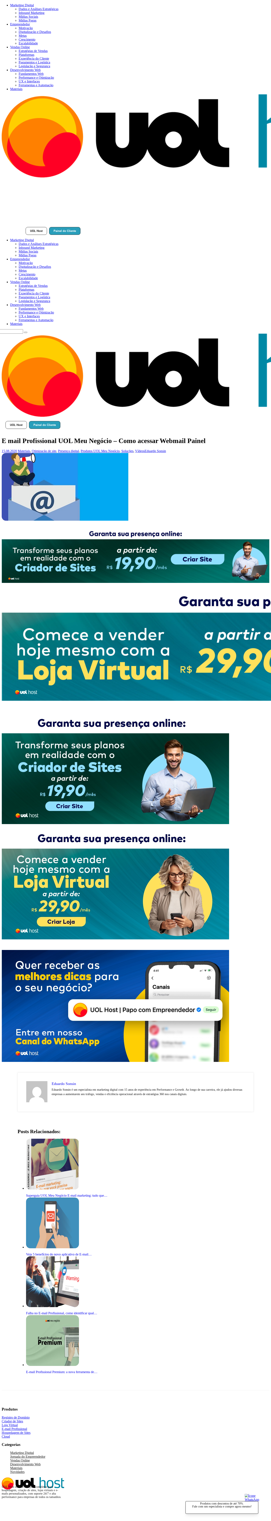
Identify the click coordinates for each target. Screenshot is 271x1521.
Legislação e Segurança (34, 66)
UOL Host (36, 231)
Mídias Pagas (27, 20)
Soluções (127, 451)
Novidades (17, 1472)
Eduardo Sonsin (155, 451)
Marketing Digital (22, 5)
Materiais (16, 89)
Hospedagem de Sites (16, 1432)
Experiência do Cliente (34, 58)
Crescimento (27, 39)
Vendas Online (20, 47)
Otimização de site (44, 451)
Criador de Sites (12, 1421)
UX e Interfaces (29, 81)
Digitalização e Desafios (35, 32)
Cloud (6, 1436)
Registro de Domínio (16, 1417)
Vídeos (140, 451)
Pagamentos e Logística (34, 62)
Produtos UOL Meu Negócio (100, 451)
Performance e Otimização (36, 77)
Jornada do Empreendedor (27, 1456)
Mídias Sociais (28, 16)
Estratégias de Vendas (33, 51)
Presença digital (68, 451)
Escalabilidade (28, 43)
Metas (23, 35)
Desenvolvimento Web (25, 70)
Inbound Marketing (31, 13)
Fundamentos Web (31, 74)
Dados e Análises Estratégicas (38, 9)
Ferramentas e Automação (36, 85)
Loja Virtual (10, 1425)
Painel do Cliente (65, 231)
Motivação (26, 28)
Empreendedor (20, 24)
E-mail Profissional (14, 1429)
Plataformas (26, 54)
